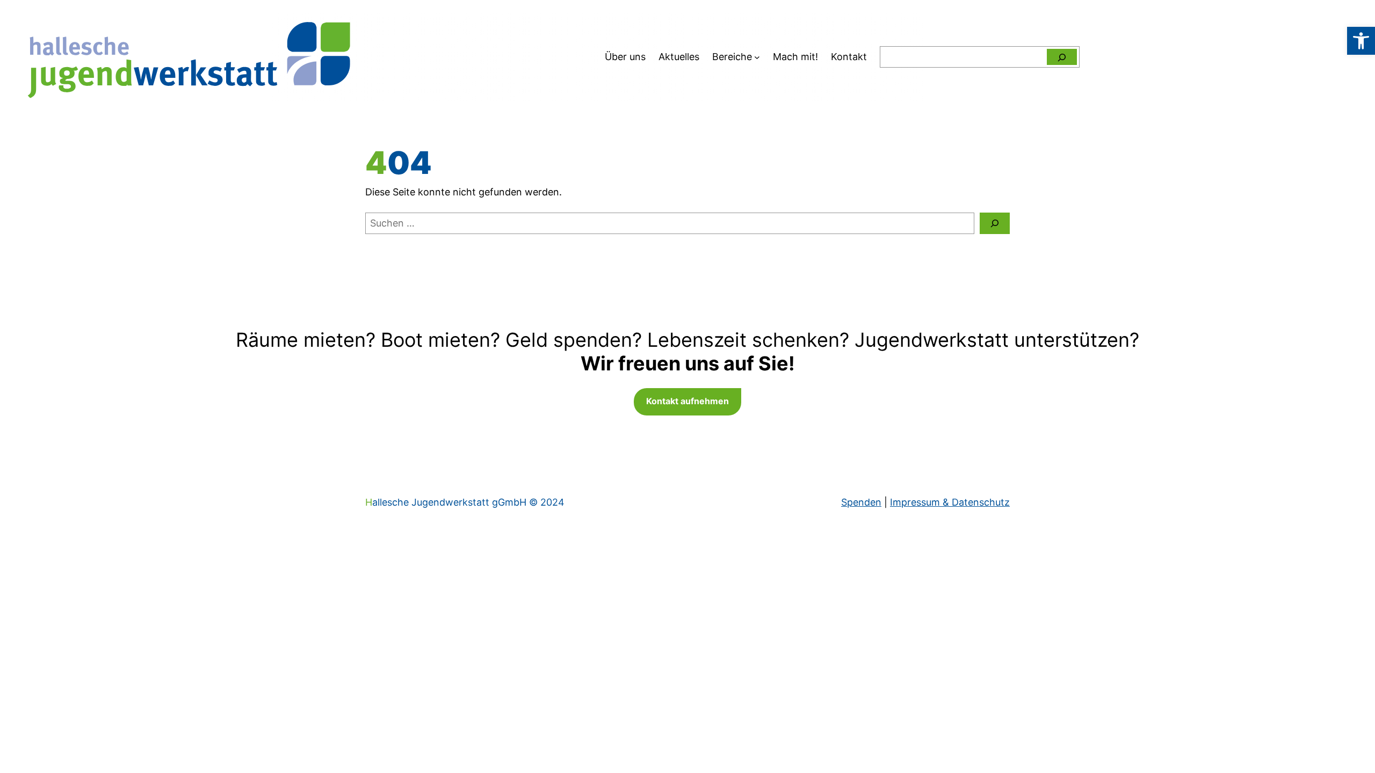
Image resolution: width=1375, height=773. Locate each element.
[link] (1361, 41)
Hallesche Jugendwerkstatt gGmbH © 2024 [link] (465, 502)
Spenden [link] (861, 502)
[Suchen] (1062, 57)
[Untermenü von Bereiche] (757, 57)
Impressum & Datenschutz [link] (950, 502)
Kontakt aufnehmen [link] (687, 401)
